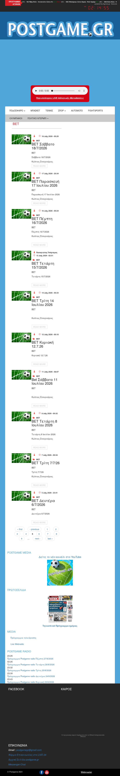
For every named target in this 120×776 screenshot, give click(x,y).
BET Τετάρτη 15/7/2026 (43, 265)
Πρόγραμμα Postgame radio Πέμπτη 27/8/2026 (30, 658)
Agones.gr (106, 4)
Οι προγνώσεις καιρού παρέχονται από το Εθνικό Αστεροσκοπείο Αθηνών (82, 735)
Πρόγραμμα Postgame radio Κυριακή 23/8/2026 (30, 682)
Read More (39, 165)
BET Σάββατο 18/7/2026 (43, 145)
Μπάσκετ (35, 110)
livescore (114, 4)
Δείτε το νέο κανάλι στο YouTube (60, 557)
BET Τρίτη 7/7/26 (46, 462)
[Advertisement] (60, 62)
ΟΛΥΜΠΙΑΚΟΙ (16, 118)
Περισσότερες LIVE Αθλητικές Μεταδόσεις (60, 98)
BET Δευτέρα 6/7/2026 (43, 502)
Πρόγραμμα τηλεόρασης (23, 637)
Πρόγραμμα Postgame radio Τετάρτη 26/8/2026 (30, 664)
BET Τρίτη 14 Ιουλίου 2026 (43, 302)
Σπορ (61, 110)
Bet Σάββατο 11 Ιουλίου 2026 (45, 381)
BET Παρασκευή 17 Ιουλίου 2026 (45, 183)
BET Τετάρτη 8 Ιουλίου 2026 (44, 422)
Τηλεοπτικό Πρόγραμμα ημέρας (60, 625)
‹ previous (34, 529)
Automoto (77, 110)
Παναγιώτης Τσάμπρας (46, 252)
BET (38, 140)
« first (19, 529)
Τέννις (49, 110)
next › (37, 538)
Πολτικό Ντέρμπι (37, 118)
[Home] (60, 29)
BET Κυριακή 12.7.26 (43, 344)
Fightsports (95, 110)
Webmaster (86, 772)
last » (50, 538)
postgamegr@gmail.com (29, 750)
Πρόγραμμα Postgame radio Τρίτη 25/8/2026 (29, 670)
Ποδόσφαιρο (17, 110)
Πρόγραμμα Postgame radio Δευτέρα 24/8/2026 (31, 676)
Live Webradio (17, 644)
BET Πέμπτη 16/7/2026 (42, 220)
